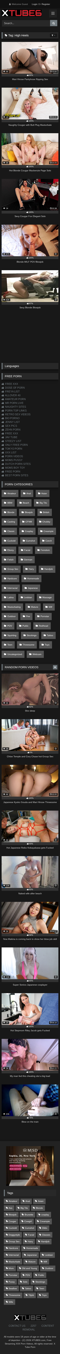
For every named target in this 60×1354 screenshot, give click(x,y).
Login (34, 4)
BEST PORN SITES (16, 475)
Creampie (48, 531)
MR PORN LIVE (14, 403)
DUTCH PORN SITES (17, 464)
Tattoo (50, 635)
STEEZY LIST (12, 441)
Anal (28, 493)
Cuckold (11, 540)
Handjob (48, 569)
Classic (11, 531)
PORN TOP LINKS (15, 410)
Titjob (31, 1295)
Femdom (45, 550)
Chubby (46, 521)
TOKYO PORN (13, 448)
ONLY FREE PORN (16, 445)
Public (25, 626)
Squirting (11, 635)
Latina (10, 597)
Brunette (29, 1214)
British (46, 512)
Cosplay (29, 531)
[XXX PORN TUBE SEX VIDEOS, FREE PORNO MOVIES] (25, 13)
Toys (47, 644)
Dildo (44, 1228)
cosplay (45, 1214)
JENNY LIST (12, 422)
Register (46, 4)
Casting (11, 521)
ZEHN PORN (12, 429)
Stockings (31, 635)
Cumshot (30, 540)
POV (9, 626)
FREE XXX (11, 384)
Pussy (12, 1281)
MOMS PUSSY (13, 460)
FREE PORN (12, 471)
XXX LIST (10, 452)
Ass (10, 1208)
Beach (26, 502)
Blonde (10, 512)
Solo (25, 1281)
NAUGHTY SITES (15, 406)
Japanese (33, 588)
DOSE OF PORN (14, 387)
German (28, 559)
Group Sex (12, 569)
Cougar (12, 1221)
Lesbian (28, 597)
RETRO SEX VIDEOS (17, 414)
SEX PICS (10, 426)
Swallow (13, 1288)
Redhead (43, 626)
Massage (47, 597)
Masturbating (14, 607)
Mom (11, 1268)
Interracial (12, 588)
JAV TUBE (10, 437)
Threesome (28, 644)
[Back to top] (50, 1344)
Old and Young (29, 1268)
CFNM (28, 521)
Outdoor (11, 616)
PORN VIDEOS (13, 456)
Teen (9, 644)
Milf (50, 607)
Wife (11, 1302)
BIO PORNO (12, 418)
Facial (27, 550)
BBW (9, 502)
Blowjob (29, 512)
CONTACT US (17, 1325)
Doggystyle (14, 1235)
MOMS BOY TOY (14, 467)
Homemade (33, 578)
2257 (33, 1325)
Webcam (36, 654)
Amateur (11, 493)
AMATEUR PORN (15, 399)
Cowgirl (28, 1221)
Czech (48, 540)
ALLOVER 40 (12, 395)
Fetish (10, 559)
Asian (44, 493)
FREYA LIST (12, 391)
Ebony (10, 550)
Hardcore (12, 578)
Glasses (46, 1235)
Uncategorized (14, 654)
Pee (28, 616)
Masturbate (14, 1261)
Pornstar (44, 616)
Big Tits (43, 502)
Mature (34, 607)
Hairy (31, 569)
